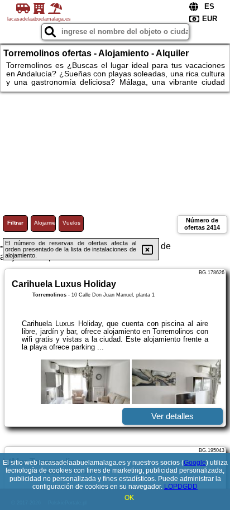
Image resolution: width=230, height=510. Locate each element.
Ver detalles (172, 416)
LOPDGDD (181, 486)
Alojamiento (45, 223)
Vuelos (71, 223)
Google (195, 463)
